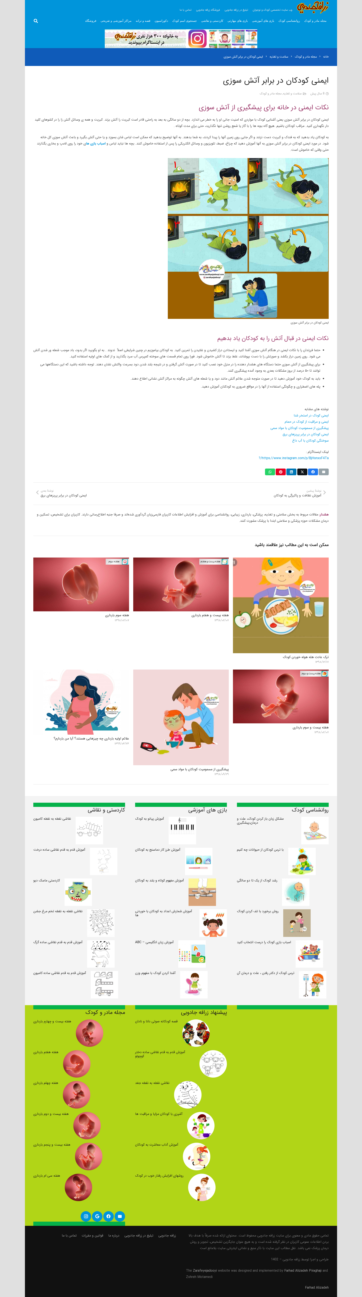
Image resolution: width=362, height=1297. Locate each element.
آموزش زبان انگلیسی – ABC (154, 942)
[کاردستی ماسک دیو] (78, 881)
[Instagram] (86, 1216)
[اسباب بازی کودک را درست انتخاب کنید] (309, 943)
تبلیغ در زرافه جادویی (138, 1235)
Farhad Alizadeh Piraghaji (303, 1270)
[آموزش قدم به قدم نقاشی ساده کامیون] (104, 974)
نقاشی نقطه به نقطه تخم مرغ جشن (58, 911)
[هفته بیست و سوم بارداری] (281, 672)
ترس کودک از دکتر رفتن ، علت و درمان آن (265, 973)
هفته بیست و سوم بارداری (311, 727)
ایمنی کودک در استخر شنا (311, 415)
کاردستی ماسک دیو (46, 880)
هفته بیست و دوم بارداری (51, 1114)
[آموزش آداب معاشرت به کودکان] (196, 1145)
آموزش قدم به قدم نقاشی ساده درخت (59, 849)
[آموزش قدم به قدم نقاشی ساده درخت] (103, 850)
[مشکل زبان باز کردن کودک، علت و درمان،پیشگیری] (315, 819)
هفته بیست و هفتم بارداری (210, 615)
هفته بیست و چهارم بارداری (52, 1021)
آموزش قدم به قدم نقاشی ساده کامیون (59, 973)
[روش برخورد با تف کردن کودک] (297, 912)
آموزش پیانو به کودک (149, 818)
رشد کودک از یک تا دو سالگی (257, 880)
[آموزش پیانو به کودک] (182, 819)
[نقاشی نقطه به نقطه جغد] (188, 1084)
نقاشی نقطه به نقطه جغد (152, 1083)
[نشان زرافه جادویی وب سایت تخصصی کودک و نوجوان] (313, 7)
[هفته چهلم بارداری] (76, 1084)
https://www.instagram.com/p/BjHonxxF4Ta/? (294, 458)
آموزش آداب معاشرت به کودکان (156, 1144)
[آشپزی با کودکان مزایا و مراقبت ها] (201, 1115)
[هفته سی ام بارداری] (78, 1176)
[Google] (97, 1216)
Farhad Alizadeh (317, 1287)
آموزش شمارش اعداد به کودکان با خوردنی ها (163, 913)
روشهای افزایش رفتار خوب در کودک (159, 1175)
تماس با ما (69, 1235)
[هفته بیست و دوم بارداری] (87, 1115)
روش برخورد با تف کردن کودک (258, 911)
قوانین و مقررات (92, 1235)
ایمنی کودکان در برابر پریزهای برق (306, 434)
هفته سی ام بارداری (46, 1175)
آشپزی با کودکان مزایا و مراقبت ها (158, 1114)
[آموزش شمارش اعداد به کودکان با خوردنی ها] (213, 912)
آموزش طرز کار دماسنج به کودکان (157, 849)
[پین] (281, 472)
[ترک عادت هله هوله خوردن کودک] (281, 560)
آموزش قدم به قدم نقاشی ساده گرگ (58, 942)
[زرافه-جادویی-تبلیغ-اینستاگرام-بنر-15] (181, 38)
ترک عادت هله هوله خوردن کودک (306, 657)
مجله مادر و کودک (271, 93)
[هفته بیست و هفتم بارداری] (181, 560)
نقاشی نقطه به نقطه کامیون (52, 818)
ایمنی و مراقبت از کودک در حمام (307, 421)
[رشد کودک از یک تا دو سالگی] (295, 881)
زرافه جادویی (167, 1235)
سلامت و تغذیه (292, 93)
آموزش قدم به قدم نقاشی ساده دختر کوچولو (160, 1054)
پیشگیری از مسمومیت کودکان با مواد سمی (299, 428)
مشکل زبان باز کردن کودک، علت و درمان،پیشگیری (260, 820)
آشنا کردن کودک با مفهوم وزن (155, 973)
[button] (35, 21)
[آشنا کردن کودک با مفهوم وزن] (194, 974)
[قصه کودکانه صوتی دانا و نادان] (196, 1022)
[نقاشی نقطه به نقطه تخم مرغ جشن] (101, 912)
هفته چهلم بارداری (45, 1083)
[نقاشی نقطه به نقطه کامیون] (89, 819)
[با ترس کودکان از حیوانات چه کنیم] (302, 850)
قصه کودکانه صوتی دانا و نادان (156, 1021)
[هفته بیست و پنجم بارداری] (88, 1145)
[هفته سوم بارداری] (81, 560)
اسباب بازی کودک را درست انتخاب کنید (264, 942)
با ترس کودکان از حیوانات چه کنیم (260, 849)
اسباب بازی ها (96, 143)
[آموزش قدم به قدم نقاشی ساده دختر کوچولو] (213, 1053)
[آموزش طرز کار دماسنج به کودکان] (198, 850)
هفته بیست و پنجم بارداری (51, 1144)
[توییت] (302, 472)
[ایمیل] (324, 472)
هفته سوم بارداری (117, 615)
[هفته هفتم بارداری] (76, 1053)
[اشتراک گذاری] (313, 472)
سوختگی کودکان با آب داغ (310, 440)
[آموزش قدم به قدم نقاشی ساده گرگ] (101, 943)
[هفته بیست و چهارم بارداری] (89, 1022)
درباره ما (113, 1235)
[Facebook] (108, 1216)
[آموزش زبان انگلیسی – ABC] (192, 943)
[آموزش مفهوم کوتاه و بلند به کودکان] (202, 881)
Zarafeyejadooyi (205, 1270)
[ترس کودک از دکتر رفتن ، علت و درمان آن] (312, 974)
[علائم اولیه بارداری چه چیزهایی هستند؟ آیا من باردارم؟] (81, 672)
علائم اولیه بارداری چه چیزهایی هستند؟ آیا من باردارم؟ (91, 738)
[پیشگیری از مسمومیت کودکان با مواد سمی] (181, 672)
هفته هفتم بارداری (45, 1052)
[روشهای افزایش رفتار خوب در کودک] (202, 1176)
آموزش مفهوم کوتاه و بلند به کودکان (159, 880)
